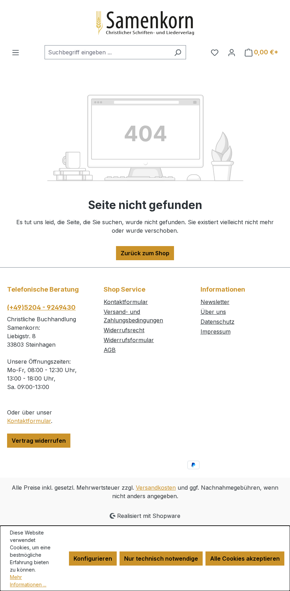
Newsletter (215, 301)
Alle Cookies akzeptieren (245, 558)
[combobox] (107, 52)
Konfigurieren (93, 558)
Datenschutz (217, 321)
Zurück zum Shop (145, 253)
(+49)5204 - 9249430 (41, 307)
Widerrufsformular (129, 340)
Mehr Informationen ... (28, 580)
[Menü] (15, 52)
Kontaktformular (29, 420)
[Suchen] (177, 52)
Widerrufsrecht (124, 330)
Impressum (216, 331)
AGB (110, 349)
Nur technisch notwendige (161, 558)
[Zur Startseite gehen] (145, 22)
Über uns (213, 311)
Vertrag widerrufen (39, 440)
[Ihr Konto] (231, 52)
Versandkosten (156, 487)
